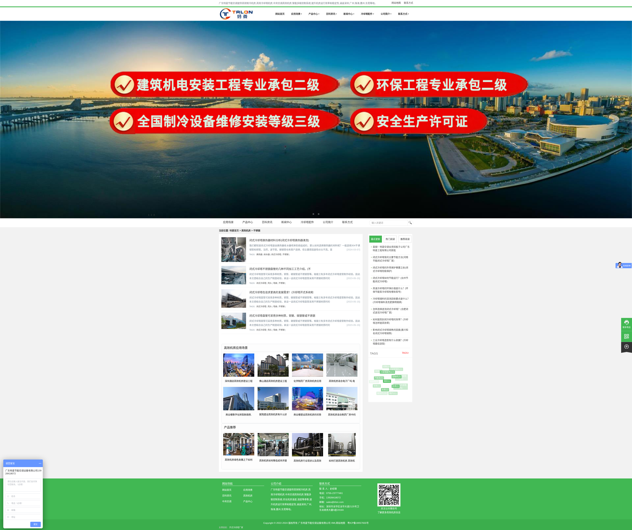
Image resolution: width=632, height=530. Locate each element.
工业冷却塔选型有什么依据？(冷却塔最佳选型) (390, 342)
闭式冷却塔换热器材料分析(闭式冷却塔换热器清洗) (279, 240)
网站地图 (396, 2)
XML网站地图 (338, 523)
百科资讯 (330, 14)
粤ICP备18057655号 (358, 523)
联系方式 (408, 2)
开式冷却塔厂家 (236, 527)
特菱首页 (234, 230)
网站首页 (280, 14)
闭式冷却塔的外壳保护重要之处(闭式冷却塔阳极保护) (390, 269)
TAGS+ (405, 353)
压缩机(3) (386, 377)
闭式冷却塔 (276, 254)
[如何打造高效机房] (316, 119)
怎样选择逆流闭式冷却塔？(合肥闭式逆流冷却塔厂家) (390, 311)
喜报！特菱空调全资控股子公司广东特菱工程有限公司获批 (391, 248)
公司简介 (385, 14)
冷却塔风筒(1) (395, 367)
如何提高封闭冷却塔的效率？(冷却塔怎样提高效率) (390, 321)
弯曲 (275, 283)
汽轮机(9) (374, 378)
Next (3, 119)
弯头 (270, 283)
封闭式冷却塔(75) (394, 385)
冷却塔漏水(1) (389, 369)
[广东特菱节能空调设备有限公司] (236, 17)
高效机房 (247, 495)
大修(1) (385, 386)
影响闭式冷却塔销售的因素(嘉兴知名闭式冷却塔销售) (390, 331)
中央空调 (226, 501)
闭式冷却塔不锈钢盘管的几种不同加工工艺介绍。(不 (280, 269)
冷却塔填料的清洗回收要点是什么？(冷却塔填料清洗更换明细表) (391, 300)
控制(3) (384, 367)
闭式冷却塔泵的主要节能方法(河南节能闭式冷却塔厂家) (390, 259)
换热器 (259, 254)
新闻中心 (348, 14)
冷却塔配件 (366, 14)
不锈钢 (286, 254)
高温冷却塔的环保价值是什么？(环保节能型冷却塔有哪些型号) (390, 290)
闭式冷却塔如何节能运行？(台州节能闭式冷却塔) (390, 280)
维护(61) (387, 393)
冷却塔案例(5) (397, 391)
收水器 (267, 254)
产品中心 (313, 14)
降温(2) (403, 383)
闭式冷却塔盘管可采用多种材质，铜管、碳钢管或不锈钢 (282, 315)
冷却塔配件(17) (379, 372)
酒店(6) (377, 381)
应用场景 (295, 14)
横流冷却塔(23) (396, 376)
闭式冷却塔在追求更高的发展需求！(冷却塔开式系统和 (281, 292)
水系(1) (378, 390)
